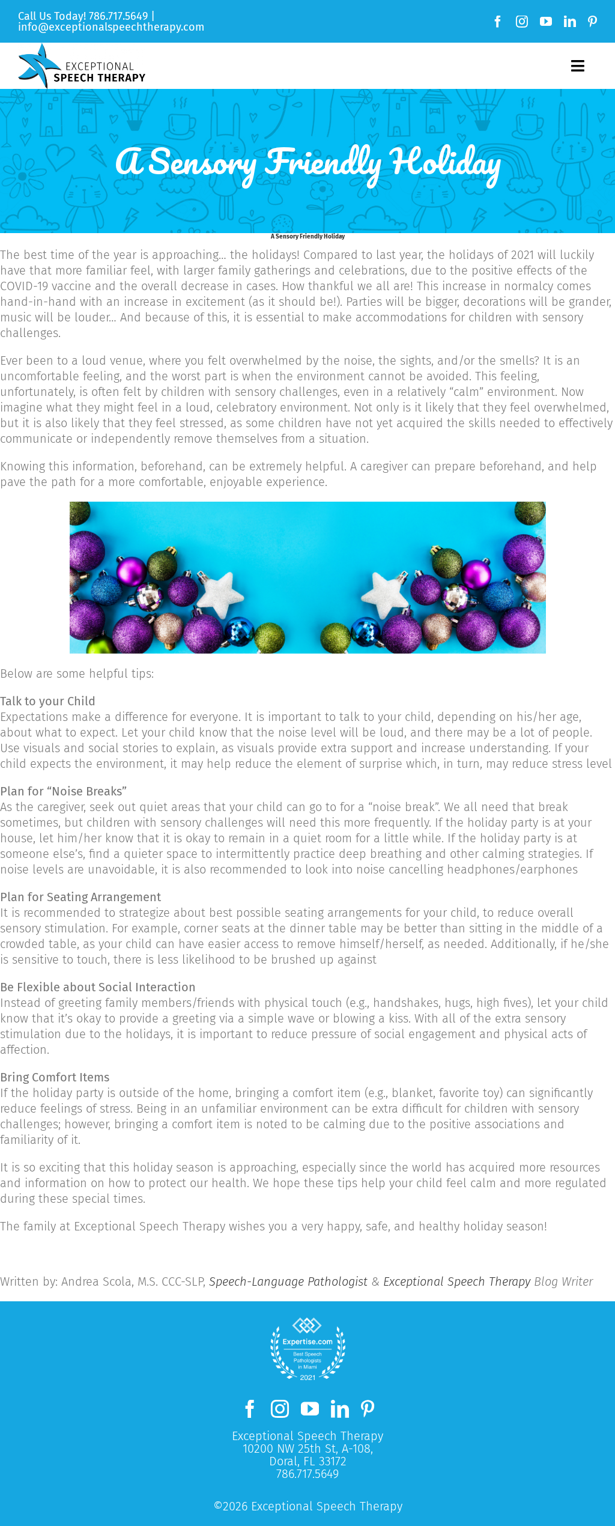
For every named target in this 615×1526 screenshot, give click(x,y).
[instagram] (522, 22)
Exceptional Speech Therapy (456, 1281)
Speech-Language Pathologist (288, 1281)
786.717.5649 (118, 16)
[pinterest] (592, 22)
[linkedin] (570, 22)
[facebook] (498, 22)
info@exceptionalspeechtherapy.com (111, 27)
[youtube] (546, 22)
